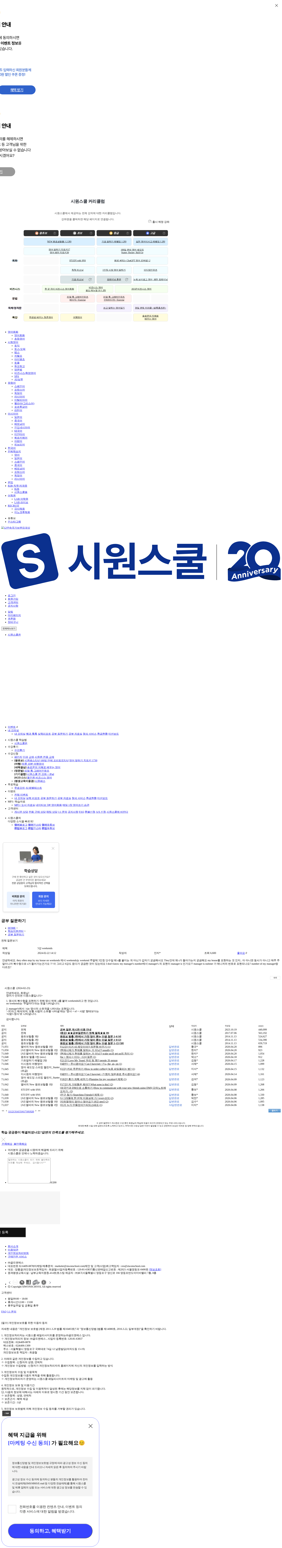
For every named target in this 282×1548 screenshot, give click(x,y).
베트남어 (19, 424)
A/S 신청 (101, 811)
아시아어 (13, 413)
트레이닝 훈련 (114, 279)
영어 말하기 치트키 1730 (83, 760)
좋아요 (241, 953)
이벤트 (12, 727)
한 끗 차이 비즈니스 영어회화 (59, 289)
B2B (16, 489)
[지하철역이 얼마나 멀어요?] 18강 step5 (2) (84, 1101)
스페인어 (19, 386)
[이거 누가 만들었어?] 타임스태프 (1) (81, 1105)
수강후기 (19, 750)
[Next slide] (50, 1283)
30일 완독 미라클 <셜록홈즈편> (150, 308)
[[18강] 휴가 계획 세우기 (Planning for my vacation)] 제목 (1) (93, 1079)
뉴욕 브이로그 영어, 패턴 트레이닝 (150, 279)
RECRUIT (13, 505)
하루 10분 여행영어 (33, 763)
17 (25, 1111)
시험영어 (13, 342)
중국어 (18, 420)
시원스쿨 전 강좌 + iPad (40, 774)
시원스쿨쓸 (20, 492)
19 (30, 1111)
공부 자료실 (75, 733)
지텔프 (18, 356)
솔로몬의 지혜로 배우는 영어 (150, 317)
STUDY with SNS (77, 260)
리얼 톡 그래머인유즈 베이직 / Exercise (77, 298)
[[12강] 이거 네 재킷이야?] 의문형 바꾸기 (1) (85, 1046)
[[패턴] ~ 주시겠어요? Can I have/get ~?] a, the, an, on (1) (91, 1063)
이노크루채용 (22, 512)
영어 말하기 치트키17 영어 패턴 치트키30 (59, 251)
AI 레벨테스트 (33, 787)
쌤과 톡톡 (31, 733)
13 (14, 1111)
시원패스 (40, 781)
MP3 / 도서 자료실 (24, 805)
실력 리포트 (33, 798)
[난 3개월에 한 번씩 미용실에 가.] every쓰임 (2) (86, 1098)
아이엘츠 (19, 359)
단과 (25, 757)
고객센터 (13, 602)
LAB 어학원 (21, 499)
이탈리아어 (20, 400)
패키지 (18, 757)
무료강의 (19, 787)
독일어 (18, 393)
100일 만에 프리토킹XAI (54, 760)
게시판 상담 (21, 811)
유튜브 (48, 824)
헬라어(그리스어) (24, 403)
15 (19, 1111)
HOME (12, 928)
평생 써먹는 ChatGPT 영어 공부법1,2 (132, 260)
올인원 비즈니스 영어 (39, 777)
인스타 (34, 824)
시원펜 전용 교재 (44, 757)
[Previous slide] (10, 1283)
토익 (17, 345)
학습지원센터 (16, 931)
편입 (10, 482)
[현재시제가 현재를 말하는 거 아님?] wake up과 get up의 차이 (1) (96, 1053)
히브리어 (19, 444)
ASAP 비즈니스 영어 (141, 289)
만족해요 (7, 1144)
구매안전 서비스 (17, 1256)
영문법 (18, 369)
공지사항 (13, 605)
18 (27, 1111)
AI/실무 (18, 379)
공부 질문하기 (60, 733)
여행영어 (77, 317)
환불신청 (90, 811)
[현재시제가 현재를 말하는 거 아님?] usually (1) (87, 1050)
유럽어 (12, 382)
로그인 (12, 595)
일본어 (18, 417)
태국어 (18, 431)
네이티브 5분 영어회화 (49, 805)
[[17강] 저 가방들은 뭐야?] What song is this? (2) (86, 1084)
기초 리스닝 (77, 279)
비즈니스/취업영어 (25, 373)
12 (11, 1111)
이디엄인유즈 (150, 270)
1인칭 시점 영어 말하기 (113, 270)
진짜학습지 (14, 451)
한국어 (12, 448)
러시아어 (19, 396)
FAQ (81, 811)
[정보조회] (155, 1269)
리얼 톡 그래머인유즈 (36, 770)
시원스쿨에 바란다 (117, 811)
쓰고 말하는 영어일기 (114, 308)
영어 (17, 455)
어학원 (12, 495)
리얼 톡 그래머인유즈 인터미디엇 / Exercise (114, 298)
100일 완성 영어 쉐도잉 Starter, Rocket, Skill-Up (132, 251)
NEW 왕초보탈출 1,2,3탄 (59, 241)
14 (17, 1111)
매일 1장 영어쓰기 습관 (76, 805)
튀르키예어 (20, 437)
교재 (31, 757)
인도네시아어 (22, 427)
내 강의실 (13, 730)
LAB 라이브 (21, 502)
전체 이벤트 (21, 794)
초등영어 (19, 338)
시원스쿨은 (14, 634)
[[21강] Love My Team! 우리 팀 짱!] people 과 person (89, 1060)
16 (22, 1111)
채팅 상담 (51, 811)
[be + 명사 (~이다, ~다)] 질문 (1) (78, 1057)
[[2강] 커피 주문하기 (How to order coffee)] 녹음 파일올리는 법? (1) (97, 1069)
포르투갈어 (20, 406)
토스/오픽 (19, 349)
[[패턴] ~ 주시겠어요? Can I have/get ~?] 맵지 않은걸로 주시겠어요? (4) (100, 1074)
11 (9, 1111)
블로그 (20, 824)
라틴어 (18, 410)
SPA (16, 376)
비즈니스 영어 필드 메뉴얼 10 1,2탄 (96, 289)
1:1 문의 (62, 811)
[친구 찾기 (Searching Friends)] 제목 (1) (81, 1094)
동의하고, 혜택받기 (50, 1530)
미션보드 (113, 733)
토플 (17, 362)
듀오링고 (19, 366)
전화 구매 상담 (37, 811)
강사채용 (19, 508)
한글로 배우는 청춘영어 (41, 317)
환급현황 (102, 733)
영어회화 (13, 332)
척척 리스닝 (77, 270)
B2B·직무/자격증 (17, 485)
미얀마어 (19, 434)
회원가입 (13, 599)
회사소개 (13, 1246)
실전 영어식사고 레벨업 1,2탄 (150, 241)
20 (32, 1111)
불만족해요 (20, 1144)
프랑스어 (19, 389)
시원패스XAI (32, 760)
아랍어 (18, 441)
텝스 (17, 352)
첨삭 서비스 (90, 733)
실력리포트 (44, 733)
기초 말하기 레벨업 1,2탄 (114, 241)
